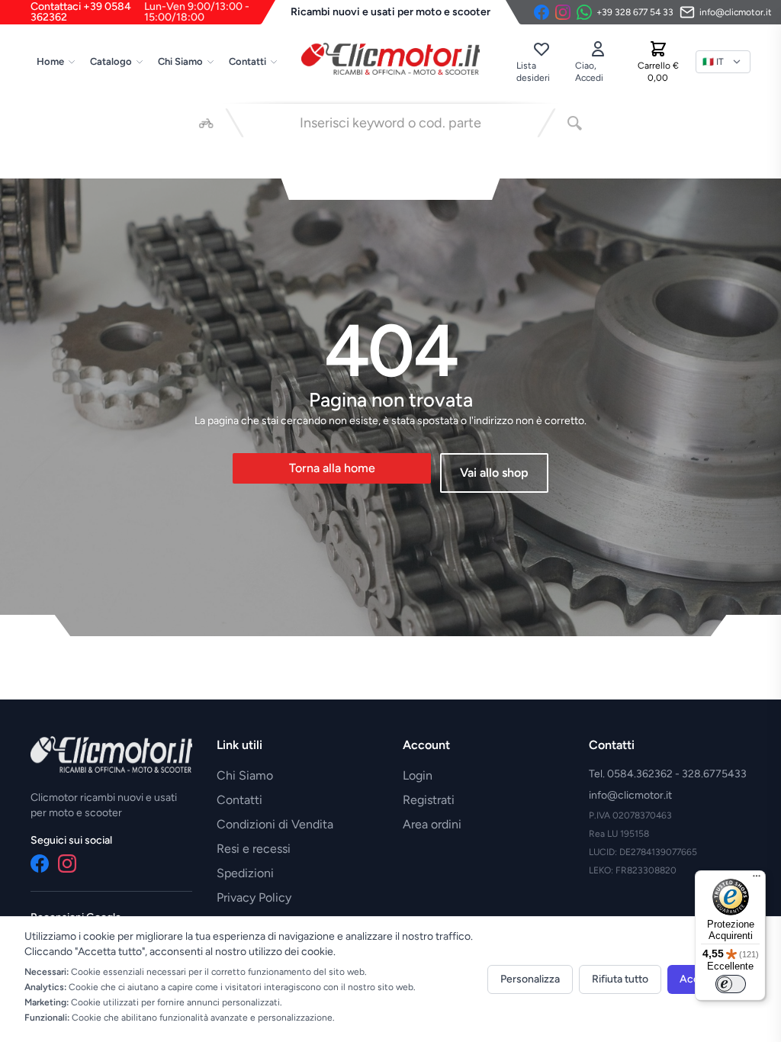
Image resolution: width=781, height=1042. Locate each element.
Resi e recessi (254, 848)
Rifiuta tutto (620, 979)
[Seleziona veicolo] (206, 122)
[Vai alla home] (390, 59)
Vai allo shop (494, 472)
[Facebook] (541, 12)
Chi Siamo (180, 61)
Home (50, 61)
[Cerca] (574, 122)
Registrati (429, 800)
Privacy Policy (254, 897)
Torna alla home (332, 468)
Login (417, 775)
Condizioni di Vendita (275, 824)
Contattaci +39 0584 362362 (140, 12)
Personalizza (530, 979)
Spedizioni (245, 873)
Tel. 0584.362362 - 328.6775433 (668, 773)
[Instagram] (562, 12)
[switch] (730, 984)
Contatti (247, 61)
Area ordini (432, 824)
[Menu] (756, 879)
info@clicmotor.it (630, 795)
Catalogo (111, 61)
